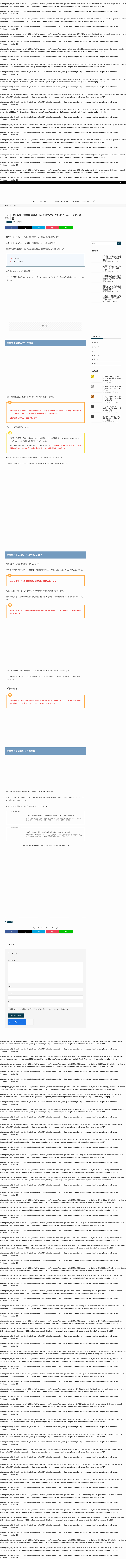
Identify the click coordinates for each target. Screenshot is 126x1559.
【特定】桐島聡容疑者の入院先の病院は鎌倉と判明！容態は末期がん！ (51, 815)
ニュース (9, 222)
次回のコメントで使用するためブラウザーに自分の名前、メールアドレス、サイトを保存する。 (39, 1009)
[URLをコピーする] (79, 227)
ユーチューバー (98, 355)
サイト (10, 1001)
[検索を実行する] (119, 243)
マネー (96, 351)
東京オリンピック (99, 363)
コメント (11, 960)
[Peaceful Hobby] (63, 192)
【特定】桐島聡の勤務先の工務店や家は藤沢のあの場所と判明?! (48, 832)
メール (10, 994)
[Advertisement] (45, 301)
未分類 (96, 359)
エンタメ (96, 343)
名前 (9, 986)
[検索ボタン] (94, 201)
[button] (11, 227)
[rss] (120, 182)
